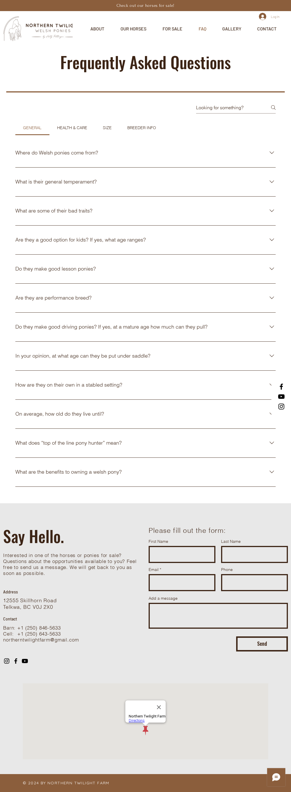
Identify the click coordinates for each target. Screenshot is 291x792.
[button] (97, 29)
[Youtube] (24, 661)
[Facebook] (281, 387)
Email (154, 570)
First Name (158, 541)
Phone (227, 570)
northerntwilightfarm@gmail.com (41, 640)
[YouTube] (281, 397)
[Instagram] (281, 407)
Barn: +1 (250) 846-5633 (32, 628)
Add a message (163, 598)
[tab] (32, 127)
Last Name (231, 541)
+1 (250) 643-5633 (39, 634)
